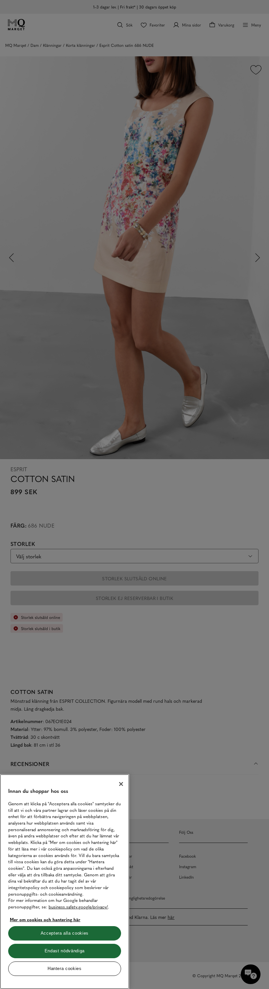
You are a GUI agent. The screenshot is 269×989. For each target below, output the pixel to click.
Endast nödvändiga (65, 950)
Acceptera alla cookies (65, 933)
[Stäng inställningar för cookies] (121, 784)
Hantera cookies (65, 968)
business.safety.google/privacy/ (78, 907)
